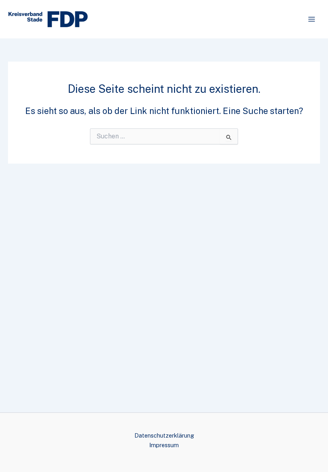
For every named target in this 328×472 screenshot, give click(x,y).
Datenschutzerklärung (164, 435)
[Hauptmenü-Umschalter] (311, 19)
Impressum (164, 445)
